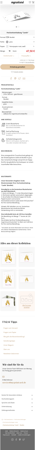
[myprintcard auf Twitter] (24, 440)
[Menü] (2, 2)
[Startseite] (2, 419)
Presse (26, 433)
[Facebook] (11, 78)
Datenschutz (24, 431)
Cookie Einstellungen (24, 435)
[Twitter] (19, 78)
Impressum (6, 435)
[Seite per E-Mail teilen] (24, 78)
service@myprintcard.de (14, 382)
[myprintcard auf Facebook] (16, 440)
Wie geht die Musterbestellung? (14, 337)
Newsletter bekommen (11, 354)
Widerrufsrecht (14, 431)
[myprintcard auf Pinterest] (20, 440)
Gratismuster (8, 56)
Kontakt (13, 435)
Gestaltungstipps (9, 341)
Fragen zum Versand (11, 328)
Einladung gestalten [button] (17, 67)
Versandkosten (29, 62)
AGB (6, 431)
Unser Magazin (9, 345)
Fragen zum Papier (10, 332)
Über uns (7, 349)
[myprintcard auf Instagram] (12, 440)
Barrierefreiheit (10, 433)
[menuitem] (30, 2)
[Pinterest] (15, 78)
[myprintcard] (17, 4)
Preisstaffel (25, 56)
